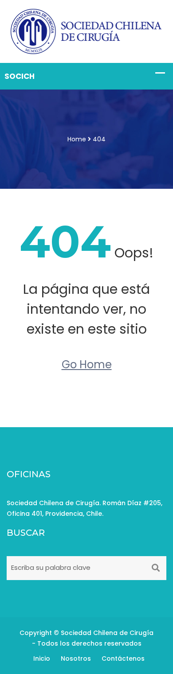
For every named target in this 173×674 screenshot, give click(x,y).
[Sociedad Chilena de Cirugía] (86, 31)
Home (76, 139)
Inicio (41, 658)
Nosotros (76, 658)
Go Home (87, 364)
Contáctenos (123, 658)
